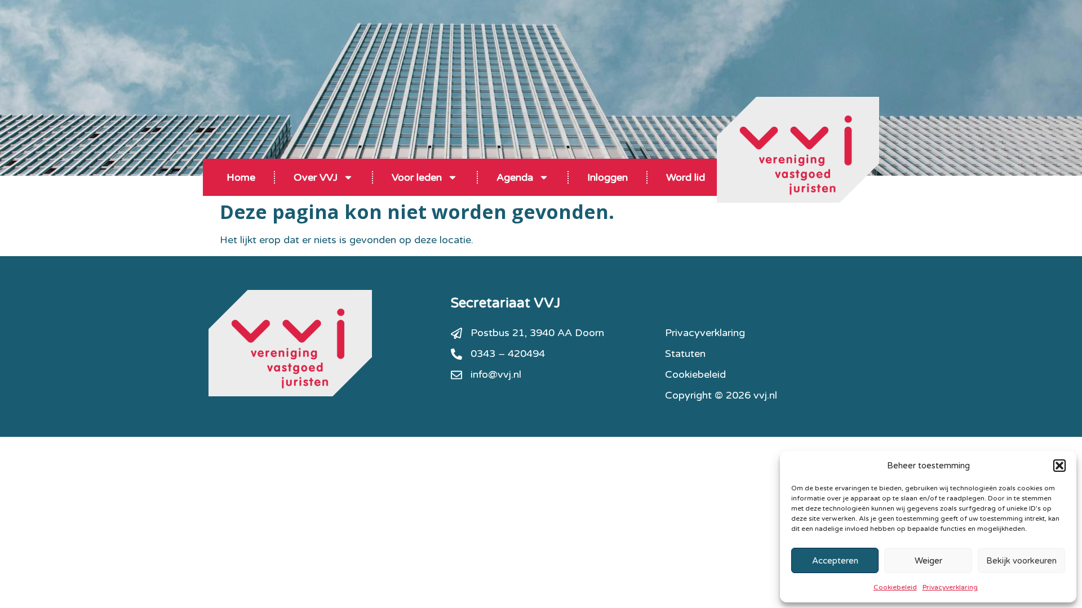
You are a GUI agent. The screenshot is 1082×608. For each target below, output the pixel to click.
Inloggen (607, 177)
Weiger (928, 561)
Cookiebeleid (895, 587)
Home (241, 177)
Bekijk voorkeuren (1021, 561)
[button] (1059, 465)
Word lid (685, 177)
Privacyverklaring (950, 587)
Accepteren (835, 561)
